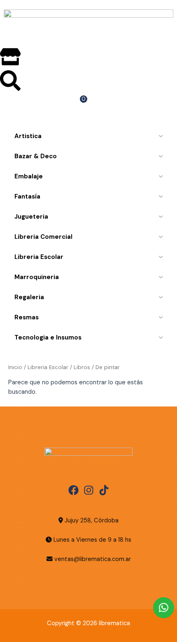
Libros (82, 367)
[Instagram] (89, 490)
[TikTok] (104, 490)
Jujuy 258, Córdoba (91, 520)
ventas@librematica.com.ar (92, 559)
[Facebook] (73, 490)
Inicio (15, 367)
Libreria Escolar (48, 367)
